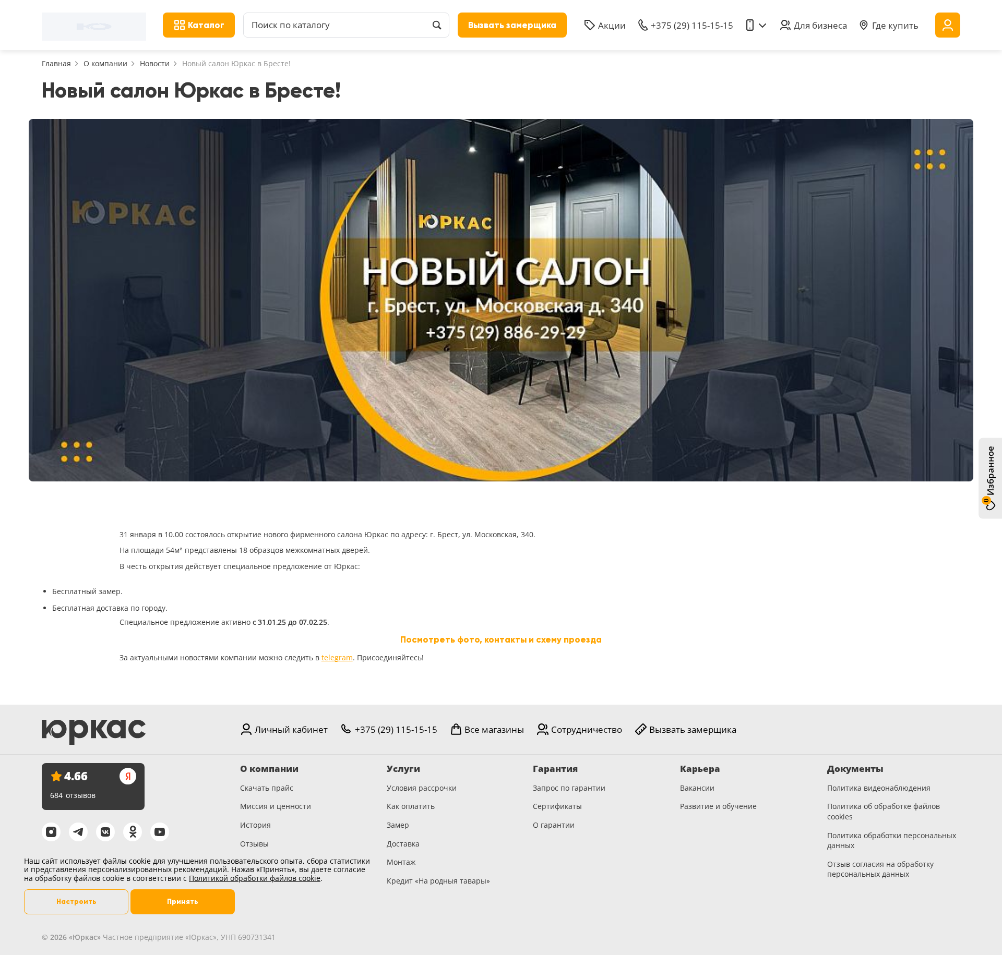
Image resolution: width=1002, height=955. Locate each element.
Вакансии (697, 788)
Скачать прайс (266, 788)
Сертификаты (557, 806)
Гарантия (555, 769)
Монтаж (401, 862)
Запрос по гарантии (569, 788)
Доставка (403, 844)
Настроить (76, 901)
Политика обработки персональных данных (891, 840)
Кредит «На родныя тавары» (438, 881)
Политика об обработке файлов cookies (883, 811)
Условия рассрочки (422, 788)
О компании (105, 63)
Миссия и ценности (275, 806)
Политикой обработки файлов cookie (254, 878)
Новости (155, 63)
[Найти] (436, 25)
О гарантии (554, 825)
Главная (56, 63)
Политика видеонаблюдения (879, 788)
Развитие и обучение (718, 806)
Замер (398, 825)
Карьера (700, 769)
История (255, 825)
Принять (182, 901)
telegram (337, 657)
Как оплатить (411, 806)
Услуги (403, 769)
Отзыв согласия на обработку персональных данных (880, 869)
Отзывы (254, 844)
